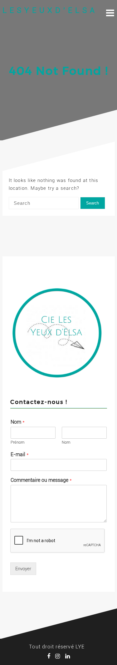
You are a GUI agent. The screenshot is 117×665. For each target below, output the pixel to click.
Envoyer (23, 569)
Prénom (18, 442)
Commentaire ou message (41, 480)
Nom (18, 422)
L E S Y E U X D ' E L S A (48, 10)
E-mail (20, 454)
